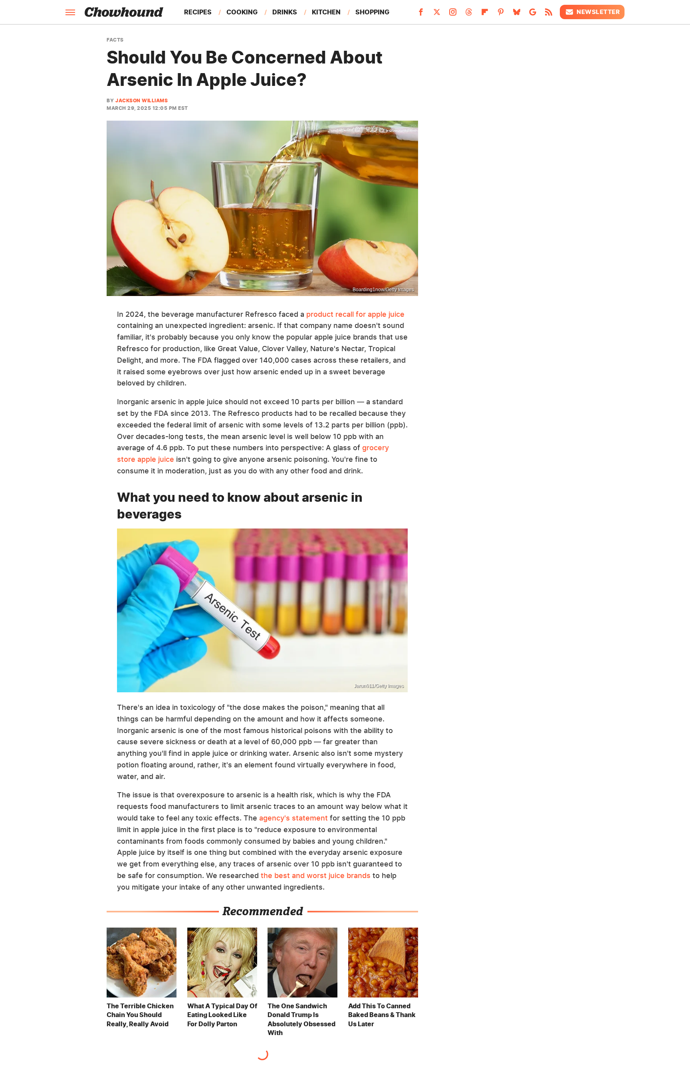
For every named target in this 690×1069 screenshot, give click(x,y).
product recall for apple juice (355, 314)
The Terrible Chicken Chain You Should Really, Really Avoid (140, 1015)
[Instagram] (453, 14)
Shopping (372, 12)
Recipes (198, 12)
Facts (115, 40)
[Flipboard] (485, 14)
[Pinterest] (501, 14)
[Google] (532, 14)
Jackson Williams (141, 100)
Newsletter (598, 12)
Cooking (242, 12)
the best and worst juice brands (316, 875)
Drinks (284, 12)
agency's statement (293, 818)
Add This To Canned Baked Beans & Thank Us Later (382, 1015)
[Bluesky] (516, 14)
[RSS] (548, 14)
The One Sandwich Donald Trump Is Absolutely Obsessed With (301, 1019)
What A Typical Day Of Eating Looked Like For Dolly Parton (222, 1015)
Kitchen (326, 12)
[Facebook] (421, 14)
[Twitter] (437, 14)
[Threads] (469, 14)
